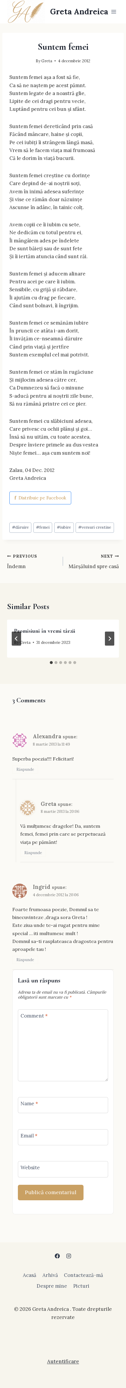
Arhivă (50, 1275)
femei (43, 527)
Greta (46, 60)
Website (30, 1167)
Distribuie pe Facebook (40, 498)
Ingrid (41, 887)
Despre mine (52, 1286)
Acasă (29, 1275)
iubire (64, 527)
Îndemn (22, 562)
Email (29, 1135)
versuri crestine (94, 527)
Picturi (81, 1286)
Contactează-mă (83, 1275)
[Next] (109, 639)
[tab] (51, 662)
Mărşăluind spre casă (94, 562)
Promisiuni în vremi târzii (44, 630)
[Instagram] (69, 1256)
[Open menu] (113, 11)
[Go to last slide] (16, 639)
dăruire (20, 527)
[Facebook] (57, 1256)
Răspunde (25, 769)
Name (29, 1103)
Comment (34, 1016)
